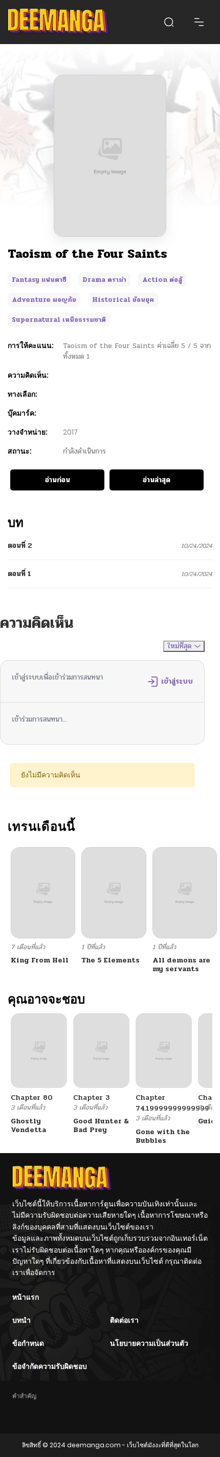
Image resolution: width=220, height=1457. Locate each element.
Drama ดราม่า (104, 280)
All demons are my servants (181, 964)
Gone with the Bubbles (163, 1136)
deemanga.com (94, 1445)
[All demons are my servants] (184, 892)
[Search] (169, 22)
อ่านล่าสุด (156, 480)
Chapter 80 (32, 1097)
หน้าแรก (25, 1297)
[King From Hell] (43, 892)
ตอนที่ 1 (19, 573)
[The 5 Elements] (113, 892)
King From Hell (40, 960)
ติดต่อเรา (124, 1320)
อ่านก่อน (57, 480)
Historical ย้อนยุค (123, 300)
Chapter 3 (91, 1097)
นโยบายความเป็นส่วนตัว (149, 1343)
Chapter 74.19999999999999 (172, 1103)
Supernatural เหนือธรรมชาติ (59, 320)
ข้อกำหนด (28, 1343)
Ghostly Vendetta (28, 1125)
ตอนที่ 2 (20, 545)
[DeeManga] (59, 22)
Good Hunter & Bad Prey (101, 1125)
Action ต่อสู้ (162, 280)
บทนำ (21, 1320)
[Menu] (199, 22)
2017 (70, 432)
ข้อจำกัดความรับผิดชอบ (49, 1366)
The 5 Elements (110, 960)
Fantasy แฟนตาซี (39, 280)
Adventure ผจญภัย (44, 300)
